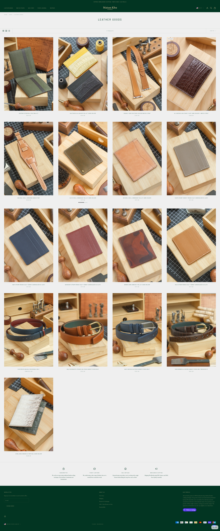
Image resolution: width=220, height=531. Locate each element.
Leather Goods (8, 8)
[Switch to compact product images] (9, 30)
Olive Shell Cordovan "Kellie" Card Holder (83, 197)
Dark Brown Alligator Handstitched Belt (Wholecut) (191, 369)
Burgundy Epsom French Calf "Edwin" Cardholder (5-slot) (83, 284)
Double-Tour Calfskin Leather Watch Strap (137, 113)
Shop (10, 14)
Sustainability (102, 507)
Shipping (101, 498)
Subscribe (10, 506)
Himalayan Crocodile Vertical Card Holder (28, 453)
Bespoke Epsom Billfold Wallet (28, 113)
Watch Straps (20, 8)
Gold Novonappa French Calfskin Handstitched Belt (83, 369)
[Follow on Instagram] (5, 516)
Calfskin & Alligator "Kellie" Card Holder (83, 113)
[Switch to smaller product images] (6, 30)
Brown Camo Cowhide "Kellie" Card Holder (137, 284)
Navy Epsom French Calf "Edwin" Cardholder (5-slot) (28, 284)
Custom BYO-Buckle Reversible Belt (29, 369)
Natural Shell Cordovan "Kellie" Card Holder (137, 197)
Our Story (31, 8)
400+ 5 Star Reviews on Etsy (105, 504)
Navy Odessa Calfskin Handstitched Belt (137, 369)
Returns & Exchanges (104, 501)
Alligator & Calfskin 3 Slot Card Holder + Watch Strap (191, 113)
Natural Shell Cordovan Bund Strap (29, 197)
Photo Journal (42, 8)
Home (5, 14)
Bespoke (52, 8)
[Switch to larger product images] (3, 30)
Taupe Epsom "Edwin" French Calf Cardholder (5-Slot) (191, 197)
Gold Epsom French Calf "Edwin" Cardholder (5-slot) (191, 284)
